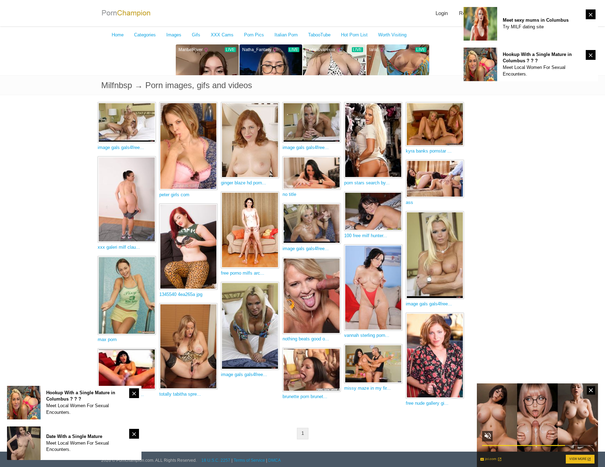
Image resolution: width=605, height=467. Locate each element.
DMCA (274, 460)
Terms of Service (249, 460)
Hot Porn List (354, 34)
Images (173, 34)
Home (118, 34)
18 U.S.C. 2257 (215, 460)
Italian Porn (286, 34)
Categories (145, 34)
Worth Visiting (392, 34)
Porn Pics (254, 34)
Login (442, 13)
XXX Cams (222, 34)
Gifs (196, 34)
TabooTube (319, 34)
